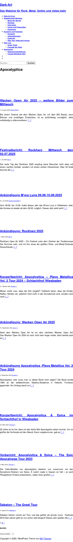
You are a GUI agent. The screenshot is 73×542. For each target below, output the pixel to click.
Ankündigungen (14, 36)
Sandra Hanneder (14, 201)
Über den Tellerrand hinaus (19, 40)
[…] (29, 120)
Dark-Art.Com (9, 16)
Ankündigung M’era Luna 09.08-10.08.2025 (31, 195)
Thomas (11, 425)
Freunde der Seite (15, 47)
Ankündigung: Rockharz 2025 (21, 231)
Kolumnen (12, 29)
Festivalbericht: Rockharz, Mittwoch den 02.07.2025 (36, 152)
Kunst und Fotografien (17, 27)
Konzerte (11, 34)
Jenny (14, 328)
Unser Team (12, 45)
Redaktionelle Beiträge (13, 18)
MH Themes (45, 538)
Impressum (8, 49)
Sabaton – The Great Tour (18, 504)
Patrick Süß (13, 110)
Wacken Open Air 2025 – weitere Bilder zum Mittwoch (36, 102)
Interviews (12, 25)
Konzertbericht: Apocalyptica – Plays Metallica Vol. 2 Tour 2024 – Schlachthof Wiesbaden (36, 278)
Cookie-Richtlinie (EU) (17, 54)
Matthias (12, 510)
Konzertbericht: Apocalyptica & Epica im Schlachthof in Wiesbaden (36, 417)
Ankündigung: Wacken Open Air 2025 (27, 322)
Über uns (7, 43)
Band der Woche (14, 20)
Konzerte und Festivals (13, 31)
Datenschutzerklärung (17, 51)
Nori (8, 160)
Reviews (11, 23)
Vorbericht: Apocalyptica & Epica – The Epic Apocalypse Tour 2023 (36, 457)
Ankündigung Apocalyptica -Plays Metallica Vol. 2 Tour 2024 (36, 367)
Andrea (13, 286)
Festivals (11, 38)
